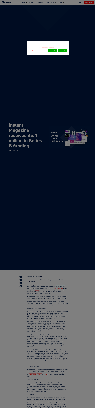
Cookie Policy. (51, 47)
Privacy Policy (45, 47)
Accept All (62, 50)
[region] (48, 48)
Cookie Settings (32, 50)
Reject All (53, 50)
